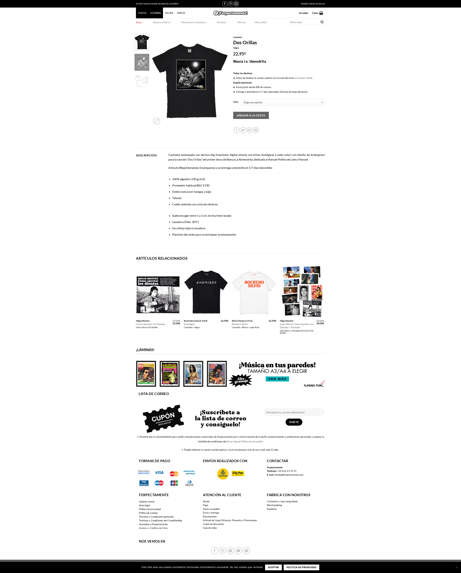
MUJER (169, 12)
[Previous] (158, 79)
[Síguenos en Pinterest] (230, 550)
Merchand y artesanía (193, 22)
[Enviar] (322, 22)
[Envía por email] (249, 130)
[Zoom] (156, 121)
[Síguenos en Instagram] (230, 3)
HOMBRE (155, 12)
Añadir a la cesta (251, 115)
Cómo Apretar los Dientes (150, 324)
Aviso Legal (232, 441)
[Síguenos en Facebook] (224, 3)
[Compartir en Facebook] (237, 130)
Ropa (139, 22)
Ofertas (241, 22)
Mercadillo (261, 22)
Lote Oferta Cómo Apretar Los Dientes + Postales (297, 325)
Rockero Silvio (240, 324)
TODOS (142, 12)
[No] (456, 568)
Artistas (221, 22)
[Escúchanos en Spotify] (236, 3)
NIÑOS (181, 12)
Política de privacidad (252, 441)
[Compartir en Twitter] (243, 130)
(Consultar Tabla (303, 77)
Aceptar (273, 567)
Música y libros (161, 22)
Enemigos (189, 324)
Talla (235, 102)
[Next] (222, 79)
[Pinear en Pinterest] (256, 130)
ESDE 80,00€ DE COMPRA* (166, 3)
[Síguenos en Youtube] (238, 550)
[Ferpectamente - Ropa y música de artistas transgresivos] (230, 13)
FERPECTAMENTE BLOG (313, 3)
